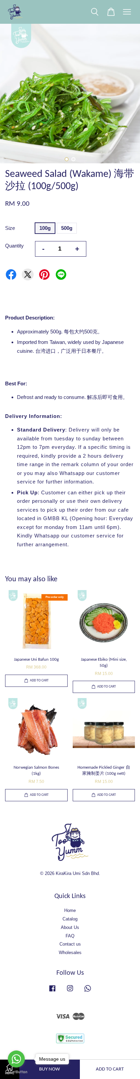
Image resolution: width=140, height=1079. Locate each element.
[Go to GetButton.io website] (16, 1072)
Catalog (70, 918)
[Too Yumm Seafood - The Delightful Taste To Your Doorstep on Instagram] (70, 991)
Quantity (14, 246)
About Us (70, 927)
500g (66, 228)
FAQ (70, 935)
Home (70, 910)
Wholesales (70, 952)
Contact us (70, 944)
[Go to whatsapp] (16, 1058)
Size (10, 228)
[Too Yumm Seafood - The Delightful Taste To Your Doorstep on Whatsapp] (87, 991)
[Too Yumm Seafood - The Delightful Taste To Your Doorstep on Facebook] (52, 991)
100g (45, 228)
